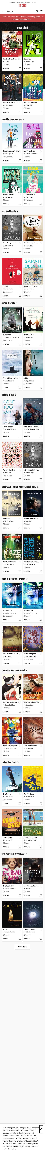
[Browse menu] (41, 11)
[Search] (3, 11)
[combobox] (18, 11)
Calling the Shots (9, 762)
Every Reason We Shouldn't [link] (11, 151)
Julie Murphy (8, 289)
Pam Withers (8, 840)
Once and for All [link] (29, 194)
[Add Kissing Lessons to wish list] (20, 204)
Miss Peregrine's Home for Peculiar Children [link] (11, 243)
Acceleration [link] (7, 610)
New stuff (22, 28)
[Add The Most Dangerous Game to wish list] (20, 755)
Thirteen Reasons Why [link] (32, 519)
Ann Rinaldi (8, 656)
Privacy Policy (19, 1130)
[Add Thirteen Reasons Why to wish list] (41, 528)
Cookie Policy (10, 1149)
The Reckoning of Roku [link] (32, 702)
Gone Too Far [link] (8, 427)
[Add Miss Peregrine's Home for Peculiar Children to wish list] (20, 252)
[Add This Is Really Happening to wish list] (41, 252)
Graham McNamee (10, 613)
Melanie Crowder (10, 932)
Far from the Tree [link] (9, 470)
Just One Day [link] (28, 335)
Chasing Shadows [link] (30, 746)
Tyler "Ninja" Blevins (10, 748)
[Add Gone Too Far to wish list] (20, 436)
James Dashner (9, 564)
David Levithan (9, 521)
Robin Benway (9, 473)
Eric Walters (29, 105)
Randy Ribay (29, 705)
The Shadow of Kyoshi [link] (11, 59)
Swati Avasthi (30, 748)
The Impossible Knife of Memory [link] (32, 427)
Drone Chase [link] (7, 837)
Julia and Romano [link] (30, 103)
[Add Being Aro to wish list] (41, 68)
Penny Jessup (9, 105)
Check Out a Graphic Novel (13, 670)
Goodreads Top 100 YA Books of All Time (19, 486)
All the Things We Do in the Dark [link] (32, 654)
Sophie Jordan (9, 197)
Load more (22, 947)
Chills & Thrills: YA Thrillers (14, 578)
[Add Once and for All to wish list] (41, 204)
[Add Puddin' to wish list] (20, 296)
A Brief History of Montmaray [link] (11, 378)
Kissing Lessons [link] (8, 194)
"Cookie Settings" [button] (31, 1141)
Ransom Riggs (9, 245)
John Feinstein (9, 797)
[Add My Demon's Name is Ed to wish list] (41, 895)
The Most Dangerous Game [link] (11, 746)
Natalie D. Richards (10, 429)
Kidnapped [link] (7, 335)
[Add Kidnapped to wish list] (20, 344)
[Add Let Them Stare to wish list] (41, 160)
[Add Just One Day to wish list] (41, 344)
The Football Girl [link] (9, 886)
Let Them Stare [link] (29, 151)
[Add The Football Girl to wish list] (20, 895)
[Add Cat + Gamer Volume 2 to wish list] (20, 712)
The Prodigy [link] (7, 794)
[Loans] (37, 11)
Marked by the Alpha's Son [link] (11, 103)
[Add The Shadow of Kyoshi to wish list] (20, 68)
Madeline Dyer (30, 62)
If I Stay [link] (26, 378)
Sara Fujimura (9, 154)
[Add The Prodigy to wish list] (20, 803)
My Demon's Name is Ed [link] (32, 886)
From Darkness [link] (29, 929)
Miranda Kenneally (31, 840)
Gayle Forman (30, 337)
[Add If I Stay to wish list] (41, 387)
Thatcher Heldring (10, 889)
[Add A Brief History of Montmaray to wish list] (20, 387)
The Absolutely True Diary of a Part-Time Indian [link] (32, 562)
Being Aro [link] (27, 59)
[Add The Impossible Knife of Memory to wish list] (41, 436)
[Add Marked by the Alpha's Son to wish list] (20, 112)
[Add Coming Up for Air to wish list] (41, 847)
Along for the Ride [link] (30, 286)
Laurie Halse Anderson (32, 429)
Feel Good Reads (9, 211)
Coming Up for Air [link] (30, 837)
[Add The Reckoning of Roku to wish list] (41, 712)
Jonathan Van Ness (31, 154)
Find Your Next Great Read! (14, 854)
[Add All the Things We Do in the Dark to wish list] (41, 663)
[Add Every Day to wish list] (20, 528)
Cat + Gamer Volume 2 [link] (11, 702)
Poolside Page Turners (12, 119)
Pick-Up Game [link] (29, 794)
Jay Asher (29, 521)
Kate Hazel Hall (30, 932)
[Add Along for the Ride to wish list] (41, 296)
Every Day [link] (6, 519)
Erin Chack (29, 245)
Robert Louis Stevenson (12, 337)
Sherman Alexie (30, 564)
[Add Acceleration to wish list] (20, 620)
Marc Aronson (30, 797)
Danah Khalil (29, 889)
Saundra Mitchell (31, 656)
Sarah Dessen (30, 197)
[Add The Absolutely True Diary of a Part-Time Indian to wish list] (41, 571)
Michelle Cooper (9, 381)
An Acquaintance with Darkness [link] (11, 654)
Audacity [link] (6, 929)
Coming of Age (8, 395)
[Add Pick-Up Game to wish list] (41, 803)
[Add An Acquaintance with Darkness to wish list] (20, 663)
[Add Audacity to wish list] (20, 939)
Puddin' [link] (5, 286)
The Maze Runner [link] (9, 562)
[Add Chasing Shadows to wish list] (41, 755)
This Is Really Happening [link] (32, 243)
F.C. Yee (7, 62)
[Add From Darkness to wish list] (41, 939)
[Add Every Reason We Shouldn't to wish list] (20, 160)
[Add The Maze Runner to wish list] (20, 571)
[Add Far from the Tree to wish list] (20, 479)
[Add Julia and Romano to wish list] (41, 112)
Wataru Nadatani (10, 705)
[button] (20, 59)
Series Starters (9, 303)
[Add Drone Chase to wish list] (20, 847)
